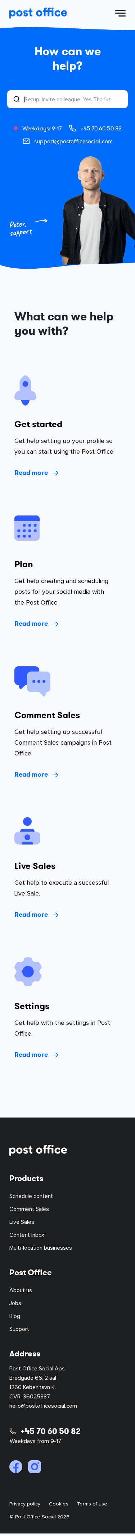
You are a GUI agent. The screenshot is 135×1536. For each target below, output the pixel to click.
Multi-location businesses (40, 1248)
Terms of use (92, 1504)
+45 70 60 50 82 (100, 128)
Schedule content (31, 1196)
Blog (14, 1316)
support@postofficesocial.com (73, 141)
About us (20, 1290)
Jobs (15, 1303)
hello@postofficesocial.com (43, 1406)
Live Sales (21, 1222)
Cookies (58, 1504)
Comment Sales (29, 1209)
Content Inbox (26, 1235)
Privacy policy (24, 1504)
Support (19, 1329)
